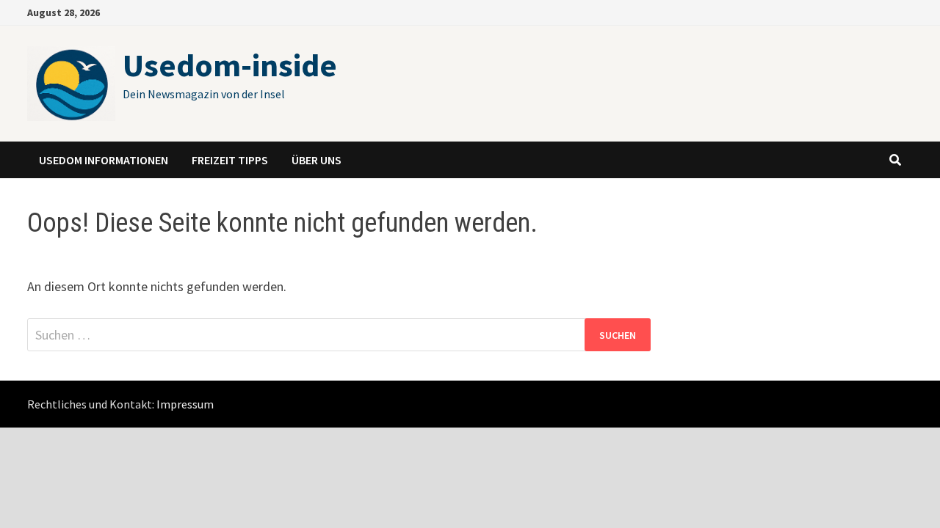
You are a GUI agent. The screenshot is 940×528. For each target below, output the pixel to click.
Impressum (185, 404)
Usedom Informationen (103, 160)
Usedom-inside (230, 65)
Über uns (316, 160)
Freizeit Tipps (230, 160)
